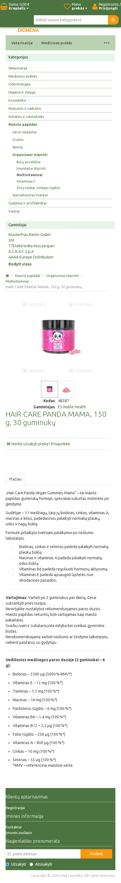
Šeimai (17, 147)
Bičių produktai (29, 162)
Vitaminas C (26, 181)
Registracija (15, 808)
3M (11, 240)
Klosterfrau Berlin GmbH (29, 234)
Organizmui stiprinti (30, 155)
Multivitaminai (29, 175)
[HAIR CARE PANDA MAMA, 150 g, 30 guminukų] (49, 389)
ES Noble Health (72, 407)
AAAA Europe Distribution (30, 257)
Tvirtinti (96, 854)
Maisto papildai (22, 124)
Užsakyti (18, 864)
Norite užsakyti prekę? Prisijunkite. (41, 444)
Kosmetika (17, 100)
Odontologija (19, 84)
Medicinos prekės (56, 43)
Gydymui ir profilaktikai (27, 203)
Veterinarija (22, 43)
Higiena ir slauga (21, 92)
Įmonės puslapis (19, 833)
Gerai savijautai (24, 132)
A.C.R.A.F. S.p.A (21, 251)
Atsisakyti (43, 864)
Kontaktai (14, 827)
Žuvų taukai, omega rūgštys (38, 188)
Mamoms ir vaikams (24, 108)
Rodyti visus (20, 264)
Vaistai (14, 211)
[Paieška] (113, 20)
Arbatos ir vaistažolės (26, 116)
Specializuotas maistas (30, 195)
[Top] (8, 276)
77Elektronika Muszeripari (31, 246)
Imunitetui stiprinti (31, 168)
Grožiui (18, 139)
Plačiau (15, 479)
